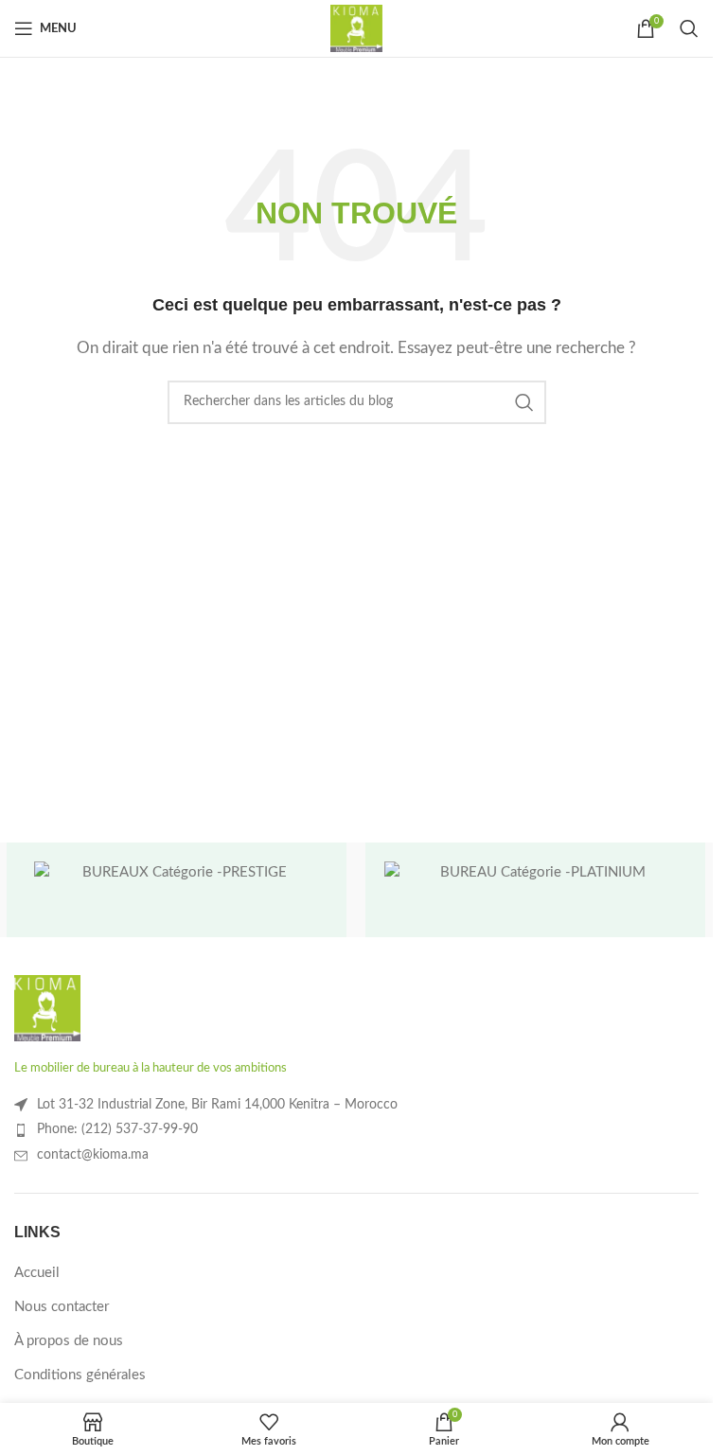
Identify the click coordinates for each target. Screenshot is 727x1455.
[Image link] (47, 1007)
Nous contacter (61, 1307)
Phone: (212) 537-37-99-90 (117, 1129)
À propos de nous (68, 1341)
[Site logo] (355, 28)
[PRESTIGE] (176, 890)
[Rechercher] (689, 28)
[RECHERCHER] (524, 402)
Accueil (37, 1273)
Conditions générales (80, 1375)
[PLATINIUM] (535, 890)
